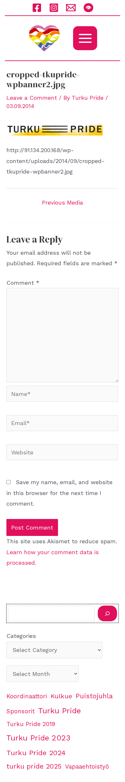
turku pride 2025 (34, 766)
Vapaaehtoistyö (87, 766)
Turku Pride (59, 710)
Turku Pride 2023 (38, 737)
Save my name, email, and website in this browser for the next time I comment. (59, 493)
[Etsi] (107, 613)
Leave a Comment (31, 97)
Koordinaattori (26, 696)
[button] (88, 8)
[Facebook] (37, 7)
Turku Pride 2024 (36, 752)
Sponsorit (20, 711)
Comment (22, 282)
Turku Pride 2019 (30, 724)
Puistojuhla (94, 696)
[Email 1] (71, 7)
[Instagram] (54, 7)
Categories (21, 635)
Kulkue (61, 696)
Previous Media (62, 202)
